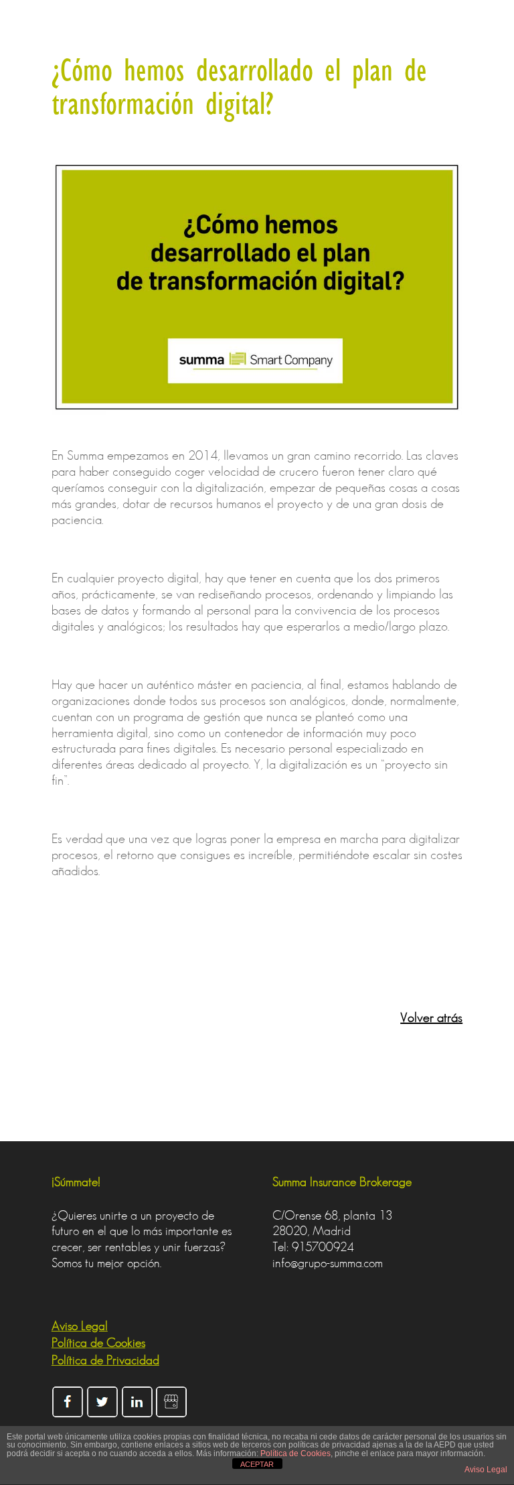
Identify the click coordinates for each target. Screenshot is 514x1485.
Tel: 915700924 (312, 1247)
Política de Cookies (295, 1453)
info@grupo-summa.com (327, 1263)
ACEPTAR (257, 1464)
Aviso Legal (485, 1469)
